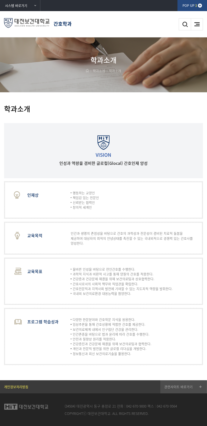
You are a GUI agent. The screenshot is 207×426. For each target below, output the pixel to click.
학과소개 (99, 70)
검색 (185, 24)
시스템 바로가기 (16, 5)
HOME (87, 70)
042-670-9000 (136, 406)
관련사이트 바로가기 (178, 386)
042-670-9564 (167, 406)
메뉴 (197, 24)
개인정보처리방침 (16, 386)
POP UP (190, 5)
